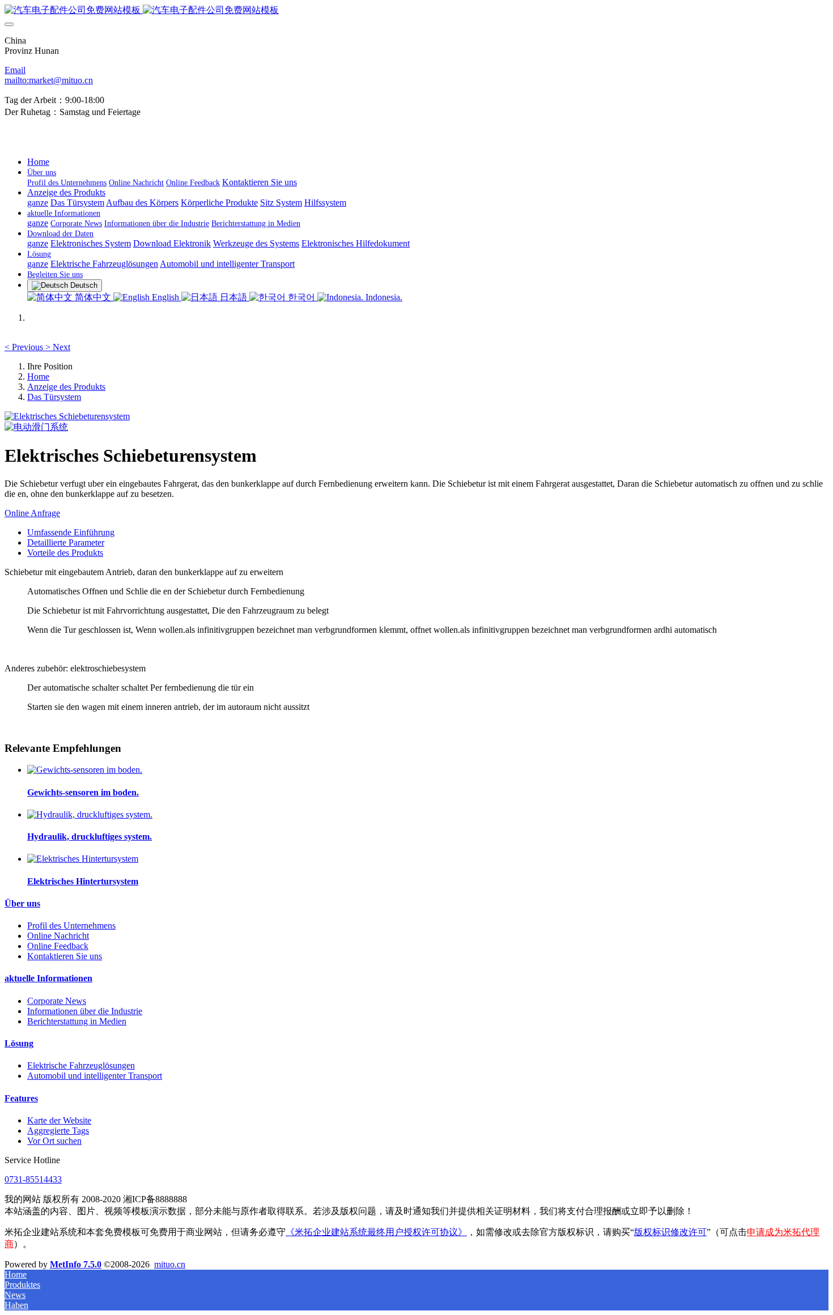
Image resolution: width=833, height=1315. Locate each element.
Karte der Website (59, 1120)
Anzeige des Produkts (66, 386)
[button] (25, 347)
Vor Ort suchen (54, 1141)
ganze (37, 202)
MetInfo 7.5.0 (75, 1264)
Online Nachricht (58, 935)
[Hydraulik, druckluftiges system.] (89, 814)
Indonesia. (382, 297)
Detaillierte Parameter (65, 542)
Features (21, 1098)
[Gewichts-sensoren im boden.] (84, 769)
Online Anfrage (32, 513)
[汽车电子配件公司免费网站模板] (416, 10)
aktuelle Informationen (48, 978)
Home (38, 162)
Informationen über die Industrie (84, 1011)
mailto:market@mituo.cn (49, 80)
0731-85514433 (33, 1179)
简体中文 (93, 297)
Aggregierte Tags (58, 1130)
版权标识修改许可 (670, 1232)
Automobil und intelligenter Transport (94, 1075)
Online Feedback (57, 946)
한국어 (301, 297)
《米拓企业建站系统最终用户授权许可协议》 (376, 1232)
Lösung (19, 1043)
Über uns (22, 903)
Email (15, 70)
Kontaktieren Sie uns (64, 956)
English (165, 297)
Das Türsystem (54, 397)
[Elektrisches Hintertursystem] (82, 858)
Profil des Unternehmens (71, 925)
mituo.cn (169, 1264)
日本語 (233, 297)
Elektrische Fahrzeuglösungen (81, 1065)
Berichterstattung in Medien (76, 1021)
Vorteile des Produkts (65, 553)
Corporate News (56, 1001)
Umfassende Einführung (70, 532)
